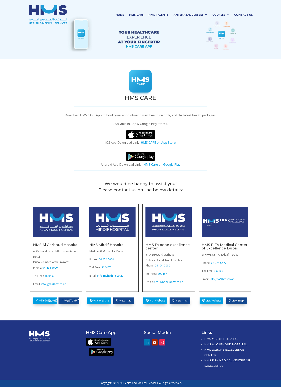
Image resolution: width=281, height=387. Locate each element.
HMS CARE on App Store (158, 142)
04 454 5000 (50, 267)
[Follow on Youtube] (155, 342)
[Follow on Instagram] (162, 342)
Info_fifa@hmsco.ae (222, 279)
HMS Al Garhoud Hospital (225, 344)
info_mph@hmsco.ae (110, 275)
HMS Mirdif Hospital (221, 339)
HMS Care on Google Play (162, 164)
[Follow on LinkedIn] (147, 342)
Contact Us (243, 14)
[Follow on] (170, 341)
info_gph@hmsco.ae (53, 284)
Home (120, 14)
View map (70, 300)
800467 (49, 276)
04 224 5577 (218, 263)
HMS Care (136, 14)
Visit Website (47, 300)
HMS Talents (159, 14)
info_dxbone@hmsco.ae (168, 282)
